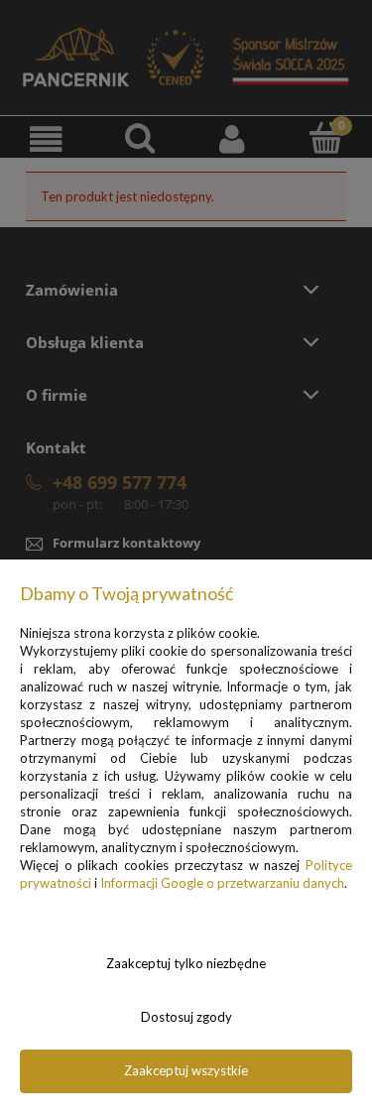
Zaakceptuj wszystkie (186, 1070)
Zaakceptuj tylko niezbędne (186, 963)
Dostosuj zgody (186, 1017)
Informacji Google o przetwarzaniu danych (222, 883)
